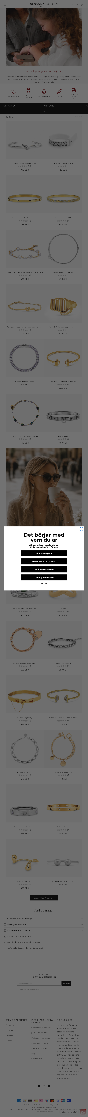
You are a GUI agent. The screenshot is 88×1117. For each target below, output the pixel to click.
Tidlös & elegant (44, 553)
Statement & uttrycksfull (44, 561)
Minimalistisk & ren (44, 569)
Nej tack (44, 583)
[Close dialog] (81, 529)
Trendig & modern (44, 577)
